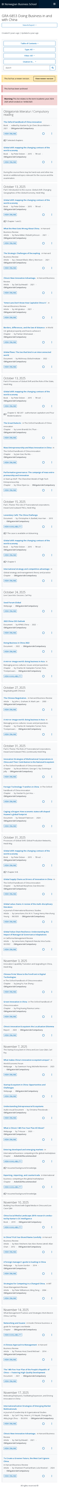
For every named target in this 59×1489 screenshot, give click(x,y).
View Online (10, 133)
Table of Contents (29, 43)
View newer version (44, 78)
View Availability (12, 526)
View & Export (29, 25)
